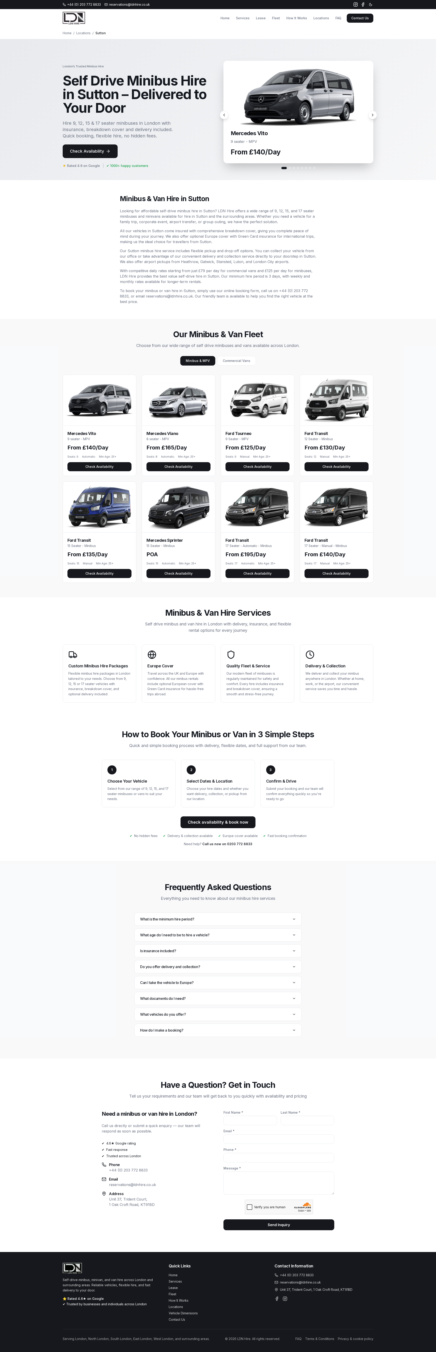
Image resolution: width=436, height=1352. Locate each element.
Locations (321, 18)
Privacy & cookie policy (355, 1339)
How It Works (296, 18)
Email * (229, 1131)
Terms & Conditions (319, 1339)
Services (243, 18)
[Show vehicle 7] (310, 168)
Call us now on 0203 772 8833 (227, 844)
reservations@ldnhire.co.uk (132, 1184)
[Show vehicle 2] (290, 168)
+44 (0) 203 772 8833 (128, 1170)
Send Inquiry (279, 1225)
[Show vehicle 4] (298, 168)
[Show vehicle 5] (302, 168)
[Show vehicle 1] (284, 168)
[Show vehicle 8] (314, 168)
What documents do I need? (163, 998)
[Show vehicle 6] (306, 168)
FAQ (338, 18)
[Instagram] (355, 4)
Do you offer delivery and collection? (170, 966)
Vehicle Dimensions (183, 1313)
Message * (232, 1168)
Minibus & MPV (198, 361)
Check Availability (87, 151)
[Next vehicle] (372, 115)
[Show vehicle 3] (294, 168)
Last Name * (290, 1112)
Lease (261, 18)
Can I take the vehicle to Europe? (167, 982)
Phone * (229, 1150)
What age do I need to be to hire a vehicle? (175, 935)
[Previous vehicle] (224, 115)
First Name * (233, 1112)
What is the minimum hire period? (167, 919)
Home (225, 18)
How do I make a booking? (161, 1030)
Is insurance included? (158, 951)
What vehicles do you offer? (163, 1014)
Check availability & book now (218, 822)
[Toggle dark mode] (370, 4)
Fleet (276, 18)
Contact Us (360, 18)
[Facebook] (363, 4)
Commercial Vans (236, 361)
